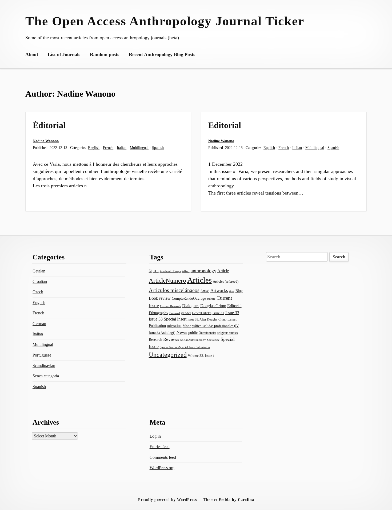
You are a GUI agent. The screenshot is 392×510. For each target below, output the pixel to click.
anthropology (203, 270)
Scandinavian (44, 365)
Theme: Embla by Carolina (228, 499)
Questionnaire (207, 333)
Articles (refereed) (225, 281)
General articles (201, 313)
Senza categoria (46, 376)
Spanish (158, 147)
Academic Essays (170, 271)
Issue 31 (218, 313)
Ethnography (158, 313)
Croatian (40, 281)
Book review (160, 298)
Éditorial (49, 125)
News (181, 332)
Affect (186, 271)
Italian (121, 147)
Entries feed (160, 446)
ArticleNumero (167, 280)
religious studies (227, 333)
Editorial (224, 125)
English (93, 147)
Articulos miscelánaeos (174, 290)
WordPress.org (162, 467)
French (108, 147)
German (39, 323)
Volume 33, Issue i (201, 356)
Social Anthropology (193, 339)
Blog (239, 290)
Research (155, 339)
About (31, 54)
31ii (156, 271)
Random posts (104, 54)
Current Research (170, 306)
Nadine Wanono (46, 141)
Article (223, 270)
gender (186, 313)
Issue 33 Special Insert (167, 319)
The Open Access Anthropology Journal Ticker (164, 21)
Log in (155, 436)
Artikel (205, 291)
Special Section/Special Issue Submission (185, 347)
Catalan (39, 271)
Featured (174, 313)
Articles (199, 280)
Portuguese (42, 355)
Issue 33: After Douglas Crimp (206, 319)
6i (150, 271)
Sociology (213, 339)
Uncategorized (168, 354)
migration (174, 326)
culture (211, 298)
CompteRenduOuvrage (189, 298)
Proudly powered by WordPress (167, 499)
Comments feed (163, 457)
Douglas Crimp (213, 305)
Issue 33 (232, 312)
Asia (231, 291)
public (193, 333)
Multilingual (139, 147)
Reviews (171, 339)
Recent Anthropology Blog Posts (162, 54)
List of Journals (64, 54)
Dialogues (190, 305)
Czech (38, 292)
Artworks (219, 290)
